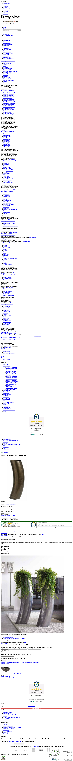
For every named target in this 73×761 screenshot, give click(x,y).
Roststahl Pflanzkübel (8, 105)
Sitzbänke (5, 255)
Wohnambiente (7, 401)
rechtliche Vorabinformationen (10, 5)
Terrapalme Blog (7, 731)
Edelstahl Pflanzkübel (8, 108)
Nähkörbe (5, 199)
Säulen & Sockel (7, 407)
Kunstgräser (6, 140)
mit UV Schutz (7, 145)
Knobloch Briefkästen (8, 293)
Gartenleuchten (7, 394)
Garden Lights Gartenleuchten (10, 226)
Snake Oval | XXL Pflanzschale (18, 673)
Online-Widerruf (36, 708)
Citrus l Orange (7, 73)
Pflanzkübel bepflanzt (8, 113)
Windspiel (5, 175)
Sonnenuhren (6, 399)
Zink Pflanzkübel (7, 98)
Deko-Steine (6, 164)
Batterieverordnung (8, 726)
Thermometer (6, 177)
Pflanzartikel (6, 167)
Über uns (5, 6)
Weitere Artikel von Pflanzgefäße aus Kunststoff (15, 638)
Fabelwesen (6, 318)
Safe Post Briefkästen (8, 295)
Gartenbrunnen (7, 277)
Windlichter (6, 172)
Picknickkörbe (6, 205)
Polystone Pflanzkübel (8, 104)
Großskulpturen (7, 320)
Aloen (4, 66)
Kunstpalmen (6, 133)
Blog (4, 411)
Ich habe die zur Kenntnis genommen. (18, 741)
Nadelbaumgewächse (8, 80)
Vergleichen (4, 515)
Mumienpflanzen (7, 143)
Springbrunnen (7, 316)
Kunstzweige (6, 139)
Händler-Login (6, 3)
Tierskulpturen (7, 315)
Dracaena (5, 75)
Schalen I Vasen (7, 181)
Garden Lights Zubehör (9, 223)
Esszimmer (6, 254)
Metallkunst (6, 310)
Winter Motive (9, 171)
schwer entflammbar (8, 146)
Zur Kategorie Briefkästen (7, 288)
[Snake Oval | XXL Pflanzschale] (6, 673)
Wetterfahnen (6, 404)
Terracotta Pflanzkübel (9, 92)
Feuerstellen (6, 397)
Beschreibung (4, 531)
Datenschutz (6, 11)
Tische (5, 246)
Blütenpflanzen (7, 72)
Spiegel (5, 262)
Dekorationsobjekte (8, 182)
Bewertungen (11, 531)
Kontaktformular (31, 706)
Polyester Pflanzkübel (8, 96)
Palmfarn (5, 82)
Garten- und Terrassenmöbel (10, 258)
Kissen (5, 263)
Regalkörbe (6, 208)
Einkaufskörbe (7, 200)
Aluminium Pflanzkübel (9, 107)
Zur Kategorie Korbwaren (7, 191)
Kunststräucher (7, 136)
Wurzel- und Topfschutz (9, 339)
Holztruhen (6, 210)
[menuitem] (37, 3)
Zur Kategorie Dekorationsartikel (9, 160)
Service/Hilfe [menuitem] (10, 8)
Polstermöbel (6, 247)
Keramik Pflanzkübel (8, 94)
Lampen (5, 245)
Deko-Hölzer (6, 163)
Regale (5, 257)
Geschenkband (7, 168)
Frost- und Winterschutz (9, 410)
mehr (42, 534)
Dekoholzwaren (7, 203)
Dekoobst (5, 165)
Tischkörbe (6, 198)
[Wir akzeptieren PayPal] (4, 452)
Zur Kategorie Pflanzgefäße (7, 90)
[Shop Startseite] (11, 22)
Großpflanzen (6, 76)
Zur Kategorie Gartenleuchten (8, 221)
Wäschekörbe (6, 195)
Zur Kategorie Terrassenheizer (8, 235)
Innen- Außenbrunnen (8, 402)
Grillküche (6, 395)
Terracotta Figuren (8, 309)
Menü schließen (7, 359)
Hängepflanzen (7, 63)
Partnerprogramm (7, 713)
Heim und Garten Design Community (12, 727)
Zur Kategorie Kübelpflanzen (8, 61)
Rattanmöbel (6, 212)
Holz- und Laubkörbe (8, 204)
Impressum (5, 14)
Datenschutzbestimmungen (15, 741)
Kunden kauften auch (14, 662)
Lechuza (5, 111)
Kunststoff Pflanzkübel (8, 99)
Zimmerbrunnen (7, 278)
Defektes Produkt (7, 712)
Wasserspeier (6, 306)
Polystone (5, 313)
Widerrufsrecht (6, 10)
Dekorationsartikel (7, 391)
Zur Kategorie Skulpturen (7, 304)
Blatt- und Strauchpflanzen (10, 71)
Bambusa (5, 67)
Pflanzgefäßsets (7, 112)
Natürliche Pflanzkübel (9, 103)
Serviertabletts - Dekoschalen (10, 209)
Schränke (5, 259)
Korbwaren (6, 393)
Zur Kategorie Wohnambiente (8, 242)
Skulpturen (6, 406)
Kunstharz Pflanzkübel (9, 101)
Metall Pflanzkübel (8, 114)
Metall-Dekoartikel (8, 178)
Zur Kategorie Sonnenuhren (7, 239)
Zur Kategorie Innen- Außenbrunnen (10, 274)
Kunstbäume (6, 137)
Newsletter (6, 730)
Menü (4, 27)
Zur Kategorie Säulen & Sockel (8, 333)
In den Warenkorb (4, 514)
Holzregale (6, 207)
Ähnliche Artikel (5, 662)
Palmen (5, 81)
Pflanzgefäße (6, 366)
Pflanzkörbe (6, 201)
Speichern (3, 660)
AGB (4, 12)
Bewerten (13, 515)
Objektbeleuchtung (8, 224)
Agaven (5, 64)
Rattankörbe (6, 196)
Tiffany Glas (6, 176)
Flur (4, 253)
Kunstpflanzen (6, 390)
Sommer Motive (10, 169)
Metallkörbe (6, 194)
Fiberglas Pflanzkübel (8, 100)
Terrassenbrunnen (7, 279)
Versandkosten (35, 746)
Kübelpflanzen (6, 364)
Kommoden (6, 260)
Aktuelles (5, 724)
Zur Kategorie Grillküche (7, 233)
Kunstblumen (6, 135)
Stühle (4, 249)
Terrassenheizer (7, 398)
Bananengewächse (7, 68)
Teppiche (5, 251)
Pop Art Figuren (7, 307)
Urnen (5, 314)
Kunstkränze (6, 144)
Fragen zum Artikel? (8, 637)
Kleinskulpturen (7, 322)
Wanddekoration (7, 180)
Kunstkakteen (6, 141)
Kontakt (5, 7)
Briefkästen (6, 403)
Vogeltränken (6, 311)
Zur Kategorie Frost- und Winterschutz (10, 337)
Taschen (5, 213)
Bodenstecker (6, 173)
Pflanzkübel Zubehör (8, 109)
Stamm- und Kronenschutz (9, 341)
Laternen (5, 319)
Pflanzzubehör (6, 408)
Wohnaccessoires (7, 264)
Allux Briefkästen (7, 291)
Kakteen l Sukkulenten (8, 79)
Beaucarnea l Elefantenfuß (9, 69)
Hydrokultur (6, 77)
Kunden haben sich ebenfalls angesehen (29, 662)
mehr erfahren (7, 89)
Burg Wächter (6, 292)
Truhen (5, 250)
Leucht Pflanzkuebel (8, 95)
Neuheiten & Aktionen (8, 728)
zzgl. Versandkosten (11, 504)
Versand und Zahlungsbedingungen (11, 8)
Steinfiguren (6, 324)
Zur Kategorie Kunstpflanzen (8, 131)
